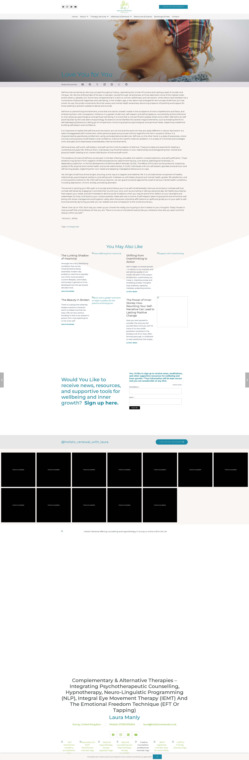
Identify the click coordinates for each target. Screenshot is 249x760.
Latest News (131, 292)
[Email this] (82, 84)
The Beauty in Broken (75, 299)
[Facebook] (63, 7)
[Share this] (90, 84)
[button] (87, 16)
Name (131, 397)
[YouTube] (75, 7)
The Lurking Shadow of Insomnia (75, 257)
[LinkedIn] (71, 7)
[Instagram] (67, 7)
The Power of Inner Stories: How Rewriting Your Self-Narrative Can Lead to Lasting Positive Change (140, 307)
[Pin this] (112, 84)
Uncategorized (72, 227)
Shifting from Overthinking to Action (136, 258)
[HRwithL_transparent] (124, 7)
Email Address (134, 387)
